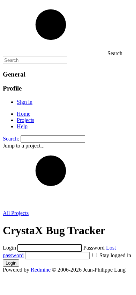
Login (9, 248)
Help (22, 126)
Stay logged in (114, 255)
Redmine (41, 270)
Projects (25, 120)
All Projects (16, 213)
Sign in (24, 102)
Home (23, 114)
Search (10, 139)
